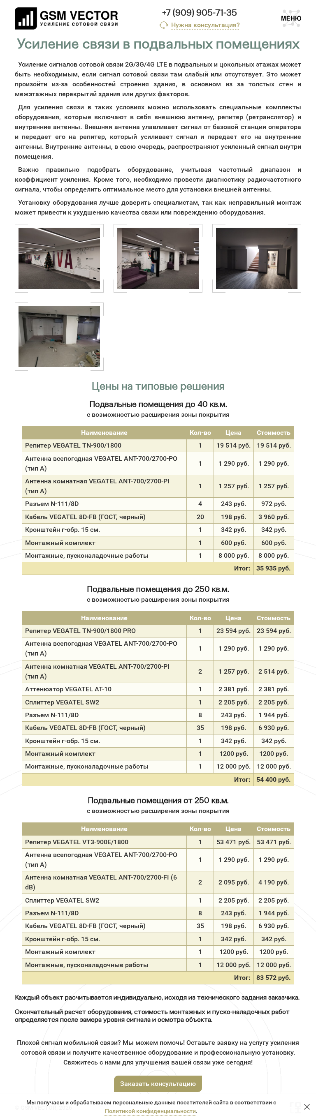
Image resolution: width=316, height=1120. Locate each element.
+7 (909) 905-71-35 (199, 13)
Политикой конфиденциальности (150, 1111)
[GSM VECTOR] (66, 18)
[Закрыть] (307, 1107)
